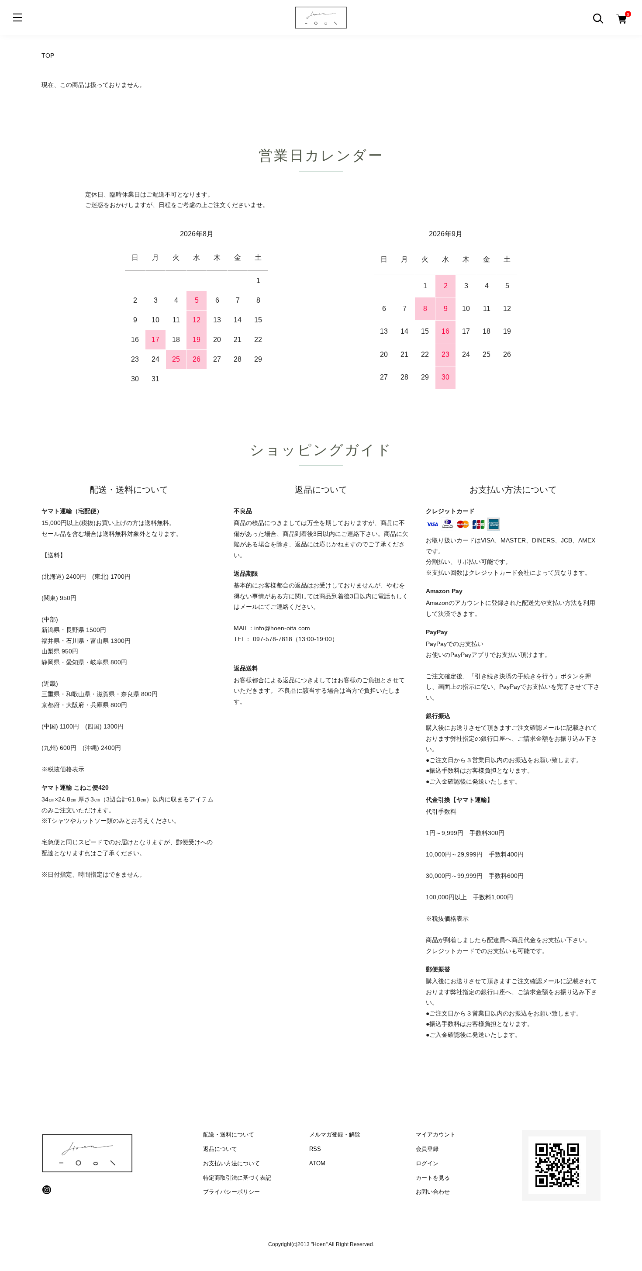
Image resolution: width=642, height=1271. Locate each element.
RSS (315, 1149)
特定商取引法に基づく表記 (237, 1177)
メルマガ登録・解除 (334, 1134)
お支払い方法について (231, 1163)
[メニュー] (17, 17)
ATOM (317, 1163)
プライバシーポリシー (231, 1191)
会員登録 (427, 1149)
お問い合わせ (433, 1191)
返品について (220, 1149)
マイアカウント (436, 1134)
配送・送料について (228, 1134)
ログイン (427, 1163)
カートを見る (433, 1177)
